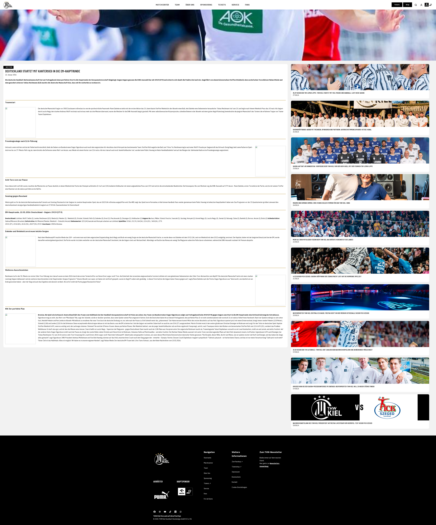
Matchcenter (162, 5)
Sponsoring (206, 5)
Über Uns (190, 5)
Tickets (222, 5)
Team (177, 5)
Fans (247, 5)
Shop (407, 5)
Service (235, 5)
